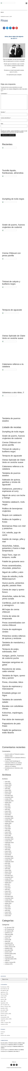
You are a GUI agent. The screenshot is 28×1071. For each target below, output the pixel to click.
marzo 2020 (8, 832)
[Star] (17, 1065)
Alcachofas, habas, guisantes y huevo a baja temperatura (13, 548)
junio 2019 (7, 846)
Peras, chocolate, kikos (12, 682)
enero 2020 (8, 835)
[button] (4, 28)
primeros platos (9, 953)
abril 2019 (7, 849)
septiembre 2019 (9, 842)
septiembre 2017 (9, 880)
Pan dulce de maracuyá (13, 719)
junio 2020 (7, 827)
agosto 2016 (8, 903)
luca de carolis (8, 754)
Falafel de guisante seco (13, 561)
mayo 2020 (8, 828)
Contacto (3, 1031)
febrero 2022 (8, 792)
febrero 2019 (8, 853)
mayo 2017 (8, 887)
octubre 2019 (8, 840)
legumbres (7, 943)
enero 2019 (8, 854)
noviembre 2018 (9, 858)
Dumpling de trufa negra (13, 199)
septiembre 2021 (9, 800)
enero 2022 (8, 793)
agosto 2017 (8, 882)
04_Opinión (8, 931)
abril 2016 (7, 910)
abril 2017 (7, 889)
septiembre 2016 (9, 901)
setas (6, 960)
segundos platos (9, 958)
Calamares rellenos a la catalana (13, 762)
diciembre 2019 (9, 837)
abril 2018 (7, 868)
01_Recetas (8, 927)
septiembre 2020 (9, 821)
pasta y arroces (9, 946)
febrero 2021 (8, 813)
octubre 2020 (8, 820)
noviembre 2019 (9, 839)
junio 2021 (7, 806)
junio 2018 (7, 865)
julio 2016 (7, 905)
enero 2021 (8, 814)
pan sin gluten (8, 945)
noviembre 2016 (9, 898)
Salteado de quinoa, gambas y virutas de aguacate (11, 482)
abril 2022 (7, 788)
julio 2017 (7, 884)
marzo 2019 (8, 851)
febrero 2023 (8, 785)
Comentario (4, 93)
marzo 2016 (8, 912)
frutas (6, 938)
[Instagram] (14, 1065)
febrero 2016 (8, 913)
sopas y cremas (9, 962)
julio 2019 (7, 844)
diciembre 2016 (9, 896)
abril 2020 (7, 830)
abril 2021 (7, 809)
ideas (6, 941)
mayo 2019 (8, 847)
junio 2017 (7, 886)
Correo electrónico (6, 118)
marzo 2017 (8, 891)
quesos (7, 955)
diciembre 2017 (9, 875)
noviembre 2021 (9, 797)
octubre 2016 (8, 900)
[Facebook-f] (11, 1065)
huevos (7, 939)
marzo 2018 (8, 870)
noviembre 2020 (9, 818)
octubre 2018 (8, 860)
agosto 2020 (8, 823)
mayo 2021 (8, 807)
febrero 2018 (8, 872)
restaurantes (8, 957)
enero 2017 (8, 894)
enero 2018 (8, 873)
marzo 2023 (8, 783)
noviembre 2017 (9, 877)
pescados (7, 950)
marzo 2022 (8, 790)
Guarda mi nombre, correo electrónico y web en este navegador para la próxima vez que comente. (14, 131)
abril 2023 (7, 781)
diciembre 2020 (9, 816)
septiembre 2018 (9, 861)
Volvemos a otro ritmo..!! (13, 392)
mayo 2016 (8, 908)
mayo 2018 (8, 867)
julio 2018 (7, 863)
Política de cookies (5, 1035)
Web (2, 123)
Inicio (2, 1033)
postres (7, 951)
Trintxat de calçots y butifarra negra (17, 1042)
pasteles (7, 948)
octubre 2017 (8, 879)
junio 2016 (7, 907)
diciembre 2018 (9, 856)
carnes (6, 936)
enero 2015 (8, 915)
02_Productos (8, 929)
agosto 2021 (8, 802)
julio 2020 (7, 825)
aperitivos (7, 932)
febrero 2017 (8, 893)
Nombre (3, 112)
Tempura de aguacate (12, 310)
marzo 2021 (8, 811)
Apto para (7, 934)
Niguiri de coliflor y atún (12, 572)
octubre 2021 (8, 799)
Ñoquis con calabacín (12, 515)
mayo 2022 (8, 787)
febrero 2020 (8, 833)
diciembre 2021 (9, 795)
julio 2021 (7, 804)
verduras (7, 964)
